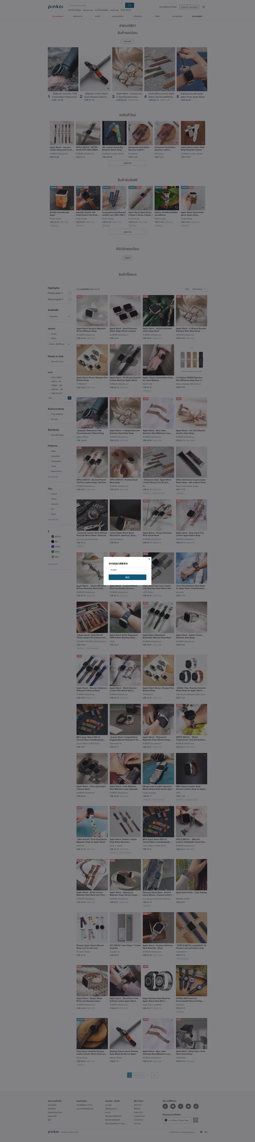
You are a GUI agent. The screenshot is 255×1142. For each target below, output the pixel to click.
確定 (127, 577)
